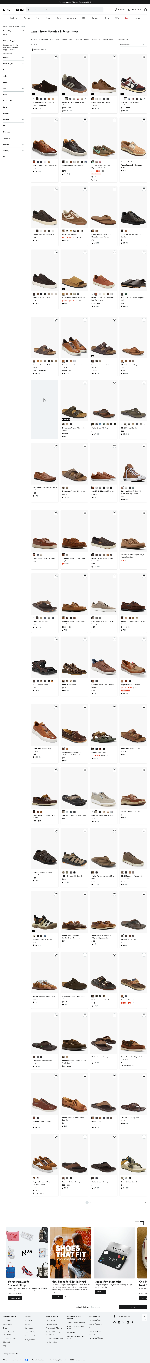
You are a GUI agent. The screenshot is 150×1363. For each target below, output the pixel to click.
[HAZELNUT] (126, 681)
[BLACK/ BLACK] (133, 936)
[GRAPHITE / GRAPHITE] (133, 872)
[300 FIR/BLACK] (137, 99)
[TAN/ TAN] (93, 1118)
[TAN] (34, 555)
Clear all (21, 31)
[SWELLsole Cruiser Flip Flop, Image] (74, 788)
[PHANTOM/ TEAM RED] (133, 99)
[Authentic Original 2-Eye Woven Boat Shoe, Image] (133, 531)
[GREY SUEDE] (97, 618)
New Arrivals (54, 39)
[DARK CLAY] (41, 681)
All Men (34, 39)
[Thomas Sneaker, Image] (44, 1094)
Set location (7, 53)
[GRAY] (45, 361)
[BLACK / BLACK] (108, 99)
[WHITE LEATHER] (112, 294)
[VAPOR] (78, 162)
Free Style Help (51, 1324)
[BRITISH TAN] (63, 361)
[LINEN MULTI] (126, 618)
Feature (6, 144)
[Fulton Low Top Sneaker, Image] (44, 207)
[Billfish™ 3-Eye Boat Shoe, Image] (133, 138)
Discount (6, 132)
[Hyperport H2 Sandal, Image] (74, 848)
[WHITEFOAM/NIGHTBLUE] (74, 231)
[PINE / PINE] (104, 424)
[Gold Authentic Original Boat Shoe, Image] (74, 1094)
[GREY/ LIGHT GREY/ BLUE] (67, 812)
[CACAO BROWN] (78, 231)
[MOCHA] (63, 424)
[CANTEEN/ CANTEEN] (125, 424)
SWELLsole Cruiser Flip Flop (74, 815)
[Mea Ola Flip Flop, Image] (133, 1094)
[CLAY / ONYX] (108, 424)
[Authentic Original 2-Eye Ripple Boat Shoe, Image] (74, 531)
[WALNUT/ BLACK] (122, 231)
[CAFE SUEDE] (93, 618)
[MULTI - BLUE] (97, 749)
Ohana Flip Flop (99, 428)
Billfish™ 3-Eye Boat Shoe (132, 162)
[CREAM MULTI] (137, 618)
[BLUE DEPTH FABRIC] (97, 1178)
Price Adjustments (9, 1338)
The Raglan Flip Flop (71, 1182)
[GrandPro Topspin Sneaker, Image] (74, 337)
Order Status (7, 1324)
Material (6, 119)
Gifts (117, 18)
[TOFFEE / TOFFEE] (122, 361)
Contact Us (7, 1320)
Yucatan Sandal (40, 684)
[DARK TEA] (67, 294)
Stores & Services (52, 1316)
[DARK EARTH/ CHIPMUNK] (63, 681)
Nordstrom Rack (95, 1320)
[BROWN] (37, 99)
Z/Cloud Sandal (129, 1182)
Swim (71, 39)
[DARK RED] (130, 618)
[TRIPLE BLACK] (41, 936)
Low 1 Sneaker (102, 491)
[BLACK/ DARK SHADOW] (115, 424)
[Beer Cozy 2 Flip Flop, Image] (44, 1033)
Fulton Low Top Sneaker (43, 234)
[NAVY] (38, 162)
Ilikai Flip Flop (128, 939)
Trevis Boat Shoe (130, 684)
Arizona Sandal (131, 748)
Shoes (59, 18)
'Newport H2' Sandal (42, 939)
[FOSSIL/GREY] (67, 1178)
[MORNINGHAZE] (49, 294)
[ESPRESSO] (63, 162)
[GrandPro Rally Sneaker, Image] (44, 725)
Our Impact (28, 1328)
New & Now (14, 18)
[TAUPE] (108, 812)
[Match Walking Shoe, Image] (103, 788)
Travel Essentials (122, 39)
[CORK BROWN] (63, 294)
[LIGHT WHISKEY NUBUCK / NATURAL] (71, 361)
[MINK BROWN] (49, 99)
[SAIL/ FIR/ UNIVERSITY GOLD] (141, 99)
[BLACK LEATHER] (100, 618)
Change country (8, 1354)
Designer (95, 18)
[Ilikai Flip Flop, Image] (133, 912)
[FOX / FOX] (108, 555)
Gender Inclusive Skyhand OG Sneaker (100, 166)
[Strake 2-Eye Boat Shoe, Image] (44, 531)
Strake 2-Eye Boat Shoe (43, 558)
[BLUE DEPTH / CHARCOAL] (53, 618)
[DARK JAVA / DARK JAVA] (108, 294)
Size (4, 70)
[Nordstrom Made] (27, 1252)
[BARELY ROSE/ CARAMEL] (97, 162)
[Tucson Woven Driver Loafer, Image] (44, 464)
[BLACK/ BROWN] (71, 618)
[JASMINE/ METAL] (97, 99)
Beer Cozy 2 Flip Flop (43, 1060)
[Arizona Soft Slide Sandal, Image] (44, 337)
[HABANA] (34, 361)
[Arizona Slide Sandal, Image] (74, 464)
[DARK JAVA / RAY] (93, 424)
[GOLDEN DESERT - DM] (71, 231)
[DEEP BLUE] (130, 681)
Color (5, 76)
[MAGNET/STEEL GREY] (74, 681)
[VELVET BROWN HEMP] (122, 294)
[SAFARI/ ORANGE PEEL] (71, 681)
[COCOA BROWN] (34, 294)
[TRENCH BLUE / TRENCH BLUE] (100, 555)
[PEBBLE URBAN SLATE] (126, 1178)
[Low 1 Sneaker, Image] (103, 464)
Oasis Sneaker (69, 234)
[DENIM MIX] (85, 162)
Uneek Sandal (69, 684)
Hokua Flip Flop (99, 1121)
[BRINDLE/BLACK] (63, 872)
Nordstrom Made (15, 1298)
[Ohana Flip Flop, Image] (103, 400)
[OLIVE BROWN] (63, 1057)
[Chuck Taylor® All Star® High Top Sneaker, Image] (133, 464)
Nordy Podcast (29, 1339)
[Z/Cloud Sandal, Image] (133, 1154)
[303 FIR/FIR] (126, 294)
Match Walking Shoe (102, 815)
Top (145, 1319)
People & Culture (30, 1332)
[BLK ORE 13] (38, 1118)
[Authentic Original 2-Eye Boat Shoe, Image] (74, 594)
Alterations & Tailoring (54, 1328)
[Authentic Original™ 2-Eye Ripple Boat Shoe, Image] (74, 1033)
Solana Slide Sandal (73, 297)
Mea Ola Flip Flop (130, 1117)
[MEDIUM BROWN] (93, 681)
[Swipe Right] (142, 1223)
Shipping (6, 1328)
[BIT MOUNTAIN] (122, 1178)
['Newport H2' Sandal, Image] (44, 912)
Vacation (11, 26)
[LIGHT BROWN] (122, 996)
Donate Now (57, 1297)
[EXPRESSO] (97, 231)
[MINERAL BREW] (133, 488)
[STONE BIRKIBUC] (67, 488)
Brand (5, 82)
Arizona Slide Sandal (74, 491)
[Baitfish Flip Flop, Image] (133, 972)
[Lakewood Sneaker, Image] (44, 270)
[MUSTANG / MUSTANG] (122, 872)
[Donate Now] (70, 1252)
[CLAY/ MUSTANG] (41, 618)
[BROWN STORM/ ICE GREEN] (93, 162)
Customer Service (9, 1316)
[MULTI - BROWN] (93, 749)
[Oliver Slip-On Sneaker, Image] (74, 138)
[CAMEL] (96, 812)
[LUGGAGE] (71, 162)
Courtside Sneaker (45, 165)
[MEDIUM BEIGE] (67, 749)
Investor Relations (95, 1324)
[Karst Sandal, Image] (103, 725)
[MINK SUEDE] (38, 361)
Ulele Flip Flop (40, 621)
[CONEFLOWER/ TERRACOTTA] (100, 162)
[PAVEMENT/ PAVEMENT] (97, 424)
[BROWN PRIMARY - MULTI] (67, 618)
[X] (123, 1322)
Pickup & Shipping (9, 41)
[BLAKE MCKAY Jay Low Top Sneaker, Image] (103, 594)
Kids (83, 18)
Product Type (8, 63)
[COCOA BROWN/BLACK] (37, 231)
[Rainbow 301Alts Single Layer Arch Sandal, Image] (103, 207)
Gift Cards (100, 1292)
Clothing (79, 39)
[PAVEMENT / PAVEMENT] (108, 1118)
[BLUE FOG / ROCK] (100, 424)
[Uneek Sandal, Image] (74, 657)
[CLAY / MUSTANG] (133, 424)
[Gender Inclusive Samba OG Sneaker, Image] (74, 75)
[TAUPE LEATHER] (122, 681)
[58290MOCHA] (34, 681)
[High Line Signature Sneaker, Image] (133, 207)
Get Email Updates (31, 1336)
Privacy (5, 1360)
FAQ (4, 1346)
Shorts (64, 39)
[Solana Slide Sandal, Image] (74, 270)
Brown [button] (5, 34)
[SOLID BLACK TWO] (130, 1178)
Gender (5, 57)
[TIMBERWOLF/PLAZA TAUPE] (67, 681)
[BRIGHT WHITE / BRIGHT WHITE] (100, 294)
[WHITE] (100, 99)
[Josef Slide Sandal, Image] (103, 972)
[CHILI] (34, 162)
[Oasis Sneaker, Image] (74, 207)
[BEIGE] (56, 361)
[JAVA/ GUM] (63, 1178)
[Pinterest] (119, 1322)
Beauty (48, 18)
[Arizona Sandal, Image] (133, 725)
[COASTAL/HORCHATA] (82, 231)
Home (106, 18)
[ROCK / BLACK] (100, 1118)
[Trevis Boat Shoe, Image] (133, 657)
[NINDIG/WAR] (70, 99)
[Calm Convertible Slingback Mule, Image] (133, 270)
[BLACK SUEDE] (97, 996)
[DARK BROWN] (63, 555)
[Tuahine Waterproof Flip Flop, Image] (133, 337)
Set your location (40, 49)
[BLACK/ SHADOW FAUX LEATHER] (97, 1118)
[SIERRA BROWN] (93, 231)
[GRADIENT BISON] (34, 936)
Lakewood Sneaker (41, 297)
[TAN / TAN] (130, 872)
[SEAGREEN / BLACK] (129, 424)
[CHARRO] (93, 996)
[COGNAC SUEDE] (34, 1178)
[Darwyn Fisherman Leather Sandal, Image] (44, 848)
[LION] (93, 488)
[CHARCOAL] (45, 99)
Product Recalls (8, 1350)
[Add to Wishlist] (56, 57)
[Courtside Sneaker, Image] (44, 138)
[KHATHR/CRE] (82, 99)
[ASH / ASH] (104, 555)
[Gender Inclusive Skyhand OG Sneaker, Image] (103, 138)
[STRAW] (56, 294)
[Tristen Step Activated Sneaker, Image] (103, 657)
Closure (6, 157)
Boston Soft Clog (43, 102)
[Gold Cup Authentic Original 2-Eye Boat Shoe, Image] (74, 725)
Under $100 (43, 39)
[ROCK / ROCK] (49, 618)
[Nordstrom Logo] (13, 10)
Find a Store (50, 1320)
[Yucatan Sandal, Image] (44, 657)
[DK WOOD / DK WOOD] (130, 361)
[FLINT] (45, 231)
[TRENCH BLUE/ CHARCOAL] (137, 424)
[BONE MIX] (67, 162)
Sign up (133, 1307)
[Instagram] (114, 1322)
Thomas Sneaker (42, 1121)
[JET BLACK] (104, 488)
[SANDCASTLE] (67, 424)
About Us (27, 1316)
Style (5, 107)
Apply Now (144, 1298)
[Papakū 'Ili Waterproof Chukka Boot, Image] (133, 848)
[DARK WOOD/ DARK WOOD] (97, 555)
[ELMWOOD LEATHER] (63, 231)
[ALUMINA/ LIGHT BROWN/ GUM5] (74, 99)
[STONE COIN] (100, 361)
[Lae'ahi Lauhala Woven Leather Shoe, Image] (103, 531)
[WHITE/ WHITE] (53, 231)
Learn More (68, 1297)
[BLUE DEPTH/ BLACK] (104, 1118)
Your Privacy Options (18, 1360)
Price (5, 94)
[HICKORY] (38, 294)
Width (5, 126)
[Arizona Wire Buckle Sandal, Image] (74, 400)
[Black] (111, 424)
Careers (27, 1324)
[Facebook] (128, 1322)
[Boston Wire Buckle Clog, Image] (74, 972)
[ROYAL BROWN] (63, 618)
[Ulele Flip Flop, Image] (44, 594)
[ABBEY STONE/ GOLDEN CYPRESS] (67, 872)
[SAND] (104, 812)
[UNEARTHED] (122, 488)
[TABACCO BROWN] (41, 361)
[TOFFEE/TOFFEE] (130, 936)
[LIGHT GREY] (67, 555)
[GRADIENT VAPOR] (45, 936)
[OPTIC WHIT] (74, 361)
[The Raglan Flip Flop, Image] (74, 1154)
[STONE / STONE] (133, 361)
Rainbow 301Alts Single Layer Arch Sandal (101, 235)
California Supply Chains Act (57, 1360)
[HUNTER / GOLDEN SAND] (126, 361)
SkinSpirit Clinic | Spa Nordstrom (53, 1333)
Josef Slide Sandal (102, 1000)
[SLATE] (100, 488)
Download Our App (124, 1316)
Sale (126, 18)
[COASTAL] (41, 294)
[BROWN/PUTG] (67, 99)
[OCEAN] (97, 488)
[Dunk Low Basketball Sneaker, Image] (133, 75)
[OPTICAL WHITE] (126, 488)
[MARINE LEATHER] (38, 681)
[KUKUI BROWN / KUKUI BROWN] (96, 294)
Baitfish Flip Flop (129, 1000)
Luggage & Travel (108, 39)
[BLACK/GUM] (71, 1178)
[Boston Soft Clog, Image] (44, 75)
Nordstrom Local (52, 1342)
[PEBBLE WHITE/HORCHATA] (52, 294)
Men (37, 18)
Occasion (6, 113)
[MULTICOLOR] (52, 681)
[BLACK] (104, 99)
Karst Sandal (98, 752)
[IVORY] (67, 1057)
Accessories (71, 18)
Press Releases (94, 1328)
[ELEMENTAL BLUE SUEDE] (41, 99)
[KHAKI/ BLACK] (126, 231)
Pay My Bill (71, 1332)
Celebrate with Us (85, 2)
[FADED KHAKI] (71, 294)
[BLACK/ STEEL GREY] (74, 872)
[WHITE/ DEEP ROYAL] (129, 99)
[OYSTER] (74, 294)
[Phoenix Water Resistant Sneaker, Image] (44, 1154)
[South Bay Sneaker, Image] (103, 75)
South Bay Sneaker (100, 102)
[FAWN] (49, 162)
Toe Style (6, 138)
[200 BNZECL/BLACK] (125, 99)
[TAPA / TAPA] (104, 294)
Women (27, 18)
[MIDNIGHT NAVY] (71, 812)
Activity (6, 150)
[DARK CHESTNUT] (93, 99)
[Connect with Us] (132, 1322)
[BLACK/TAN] (74, 812)
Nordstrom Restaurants (54, 1338)
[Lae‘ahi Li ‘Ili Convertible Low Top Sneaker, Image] (103, 270)
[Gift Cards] (114, 1252)
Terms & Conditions (38, 1360)
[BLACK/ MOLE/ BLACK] (45, 681)
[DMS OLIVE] (104, 996)
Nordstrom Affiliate (96, 1338)
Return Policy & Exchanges (8, 1333)
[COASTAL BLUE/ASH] (141, 424)
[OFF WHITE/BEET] (78, 99)
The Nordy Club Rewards (76, 1322)
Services (137, 18)
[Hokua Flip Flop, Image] (103, 1094)
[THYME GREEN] (97, 361)
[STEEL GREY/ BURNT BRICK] (71, 872)
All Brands (28, 1320)
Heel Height (7, 101)
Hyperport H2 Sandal (72, 876)
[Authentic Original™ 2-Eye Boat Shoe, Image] (133, 594)
